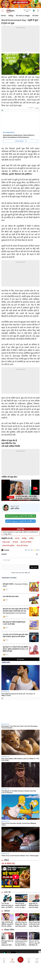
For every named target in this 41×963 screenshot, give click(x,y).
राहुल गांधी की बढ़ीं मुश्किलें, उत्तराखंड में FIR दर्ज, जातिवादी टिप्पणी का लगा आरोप (7, 924)
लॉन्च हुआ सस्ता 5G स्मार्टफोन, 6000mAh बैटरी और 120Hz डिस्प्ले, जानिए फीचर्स (7, 943)
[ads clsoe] (40, 952)
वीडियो (6, 860)
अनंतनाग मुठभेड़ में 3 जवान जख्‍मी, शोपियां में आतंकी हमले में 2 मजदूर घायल (20, 533)
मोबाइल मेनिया (9, 929)
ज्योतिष (31, 538)
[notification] (38, 10)
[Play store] (34, 10)
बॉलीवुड (10, 15)
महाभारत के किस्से (25, 542)
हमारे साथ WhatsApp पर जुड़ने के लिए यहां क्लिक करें (20, 516)
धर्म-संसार (35, 15)
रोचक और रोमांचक (22, 545)
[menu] (3, 11)
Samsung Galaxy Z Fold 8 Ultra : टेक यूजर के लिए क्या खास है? (21, 943)
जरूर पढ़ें (7, 892)
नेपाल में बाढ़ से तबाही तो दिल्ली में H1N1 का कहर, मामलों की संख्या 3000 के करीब (20, 905)
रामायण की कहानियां (8, 545)
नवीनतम (7, 911)
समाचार (3, 15)
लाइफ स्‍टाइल (6, 542)
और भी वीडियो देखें (8, 863)
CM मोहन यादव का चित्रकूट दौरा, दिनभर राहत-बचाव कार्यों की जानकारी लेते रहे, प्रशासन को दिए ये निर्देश (21, 924)
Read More (10, 497)
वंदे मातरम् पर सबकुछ (23, 15)
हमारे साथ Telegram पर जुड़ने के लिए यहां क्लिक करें (20, 521)
